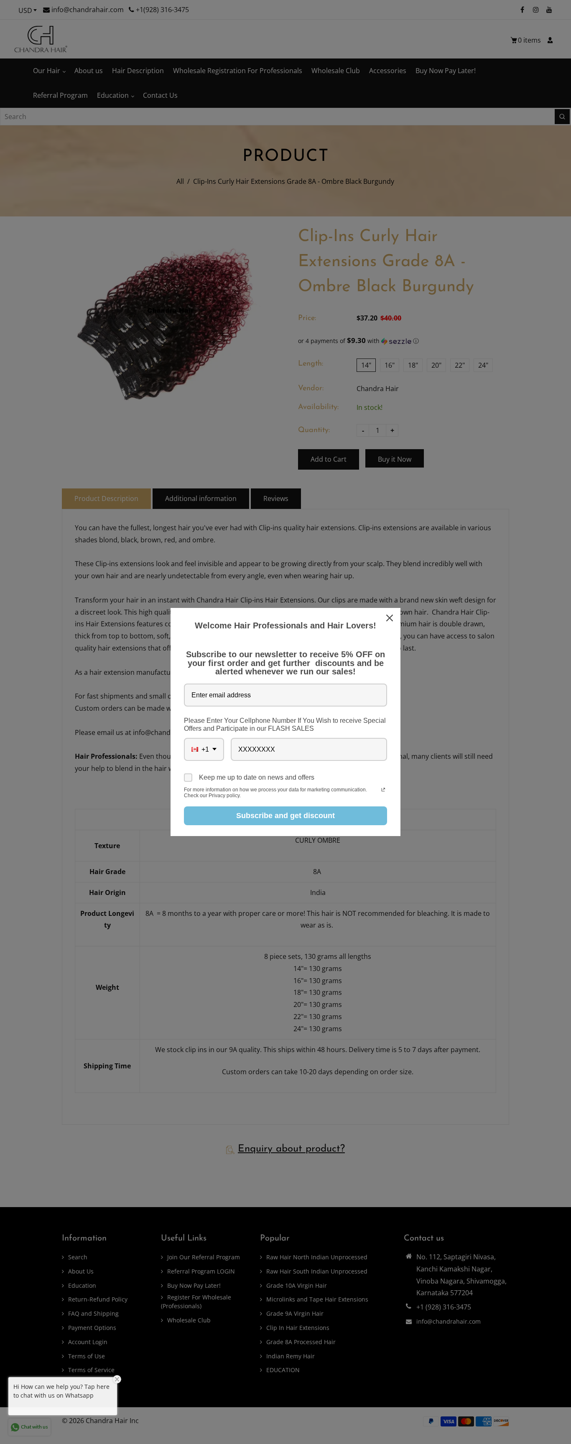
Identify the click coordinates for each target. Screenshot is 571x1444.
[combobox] (204, 749)
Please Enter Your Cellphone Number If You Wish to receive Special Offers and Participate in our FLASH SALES (285, 724)
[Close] (390, 618)
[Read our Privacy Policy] (383, 791)
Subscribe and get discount (285, 815)
